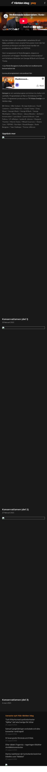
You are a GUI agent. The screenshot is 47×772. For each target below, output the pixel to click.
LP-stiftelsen (13, 119)
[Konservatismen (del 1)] (23, 226)
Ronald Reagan (28, 124)
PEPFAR (10, 124)
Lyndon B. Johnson (26, 119)
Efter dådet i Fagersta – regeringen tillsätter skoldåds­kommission (23, 745)
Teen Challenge (15, 127)
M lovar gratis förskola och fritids (19, 738)
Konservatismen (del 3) (15, 700)
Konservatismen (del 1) (15, 319)
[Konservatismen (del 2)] (23, 417)
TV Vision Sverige (35, 98)
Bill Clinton (6, 106)
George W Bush (25, 111)
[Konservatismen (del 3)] (23, 607)
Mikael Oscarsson (28, 122)
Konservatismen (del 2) (15, 509)
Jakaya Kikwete (29, 114)
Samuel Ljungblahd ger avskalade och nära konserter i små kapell (22, 730)
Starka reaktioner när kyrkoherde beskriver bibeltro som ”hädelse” (23, 755)
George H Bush (13, 111)
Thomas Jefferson (29, 127)
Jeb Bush (39, 114)
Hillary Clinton (17, 114)
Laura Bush (17, 116)
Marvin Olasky (15, 122)
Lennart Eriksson (28, 116)
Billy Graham (15, 106)
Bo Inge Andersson (28, 106)
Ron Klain (17, 124)
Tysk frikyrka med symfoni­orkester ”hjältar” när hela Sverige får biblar (20, 720)
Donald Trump (29, 109)
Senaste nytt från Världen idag (19, 716)
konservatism (7, 116)
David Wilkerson (16, 109)
